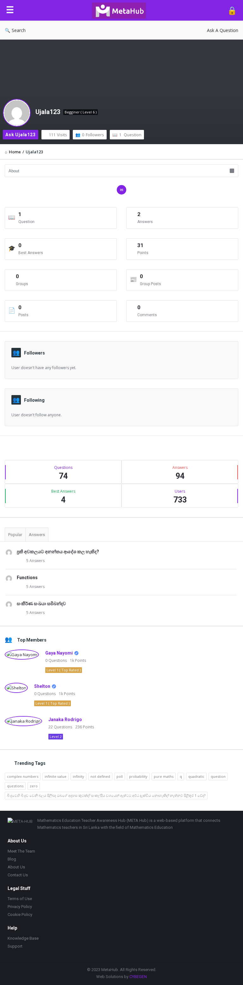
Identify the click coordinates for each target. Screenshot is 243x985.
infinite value (55, 776)
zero (34, 786)
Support (15, 946)
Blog (12, 859)
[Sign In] (232, 10)
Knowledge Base (23, 938)
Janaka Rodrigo (65, 719)
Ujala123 (47, 112)
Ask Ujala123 (20, 134)
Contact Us (18, 875)
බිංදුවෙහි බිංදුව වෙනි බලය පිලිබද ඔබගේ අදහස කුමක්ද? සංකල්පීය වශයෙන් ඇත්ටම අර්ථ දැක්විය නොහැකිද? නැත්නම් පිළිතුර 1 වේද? (106, 795)
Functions (27, 577)
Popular (15, 534)
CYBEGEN (138, 976)
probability (138, 776)
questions (15, 786)
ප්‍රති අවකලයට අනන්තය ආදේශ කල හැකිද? (58, 551)
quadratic (196, 776)
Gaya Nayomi (59, 653)
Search (19, 30)
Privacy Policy (20, 906)
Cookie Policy (20, 914)
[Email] (121, 190)
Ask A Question (222, 30)
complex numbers (22, 776)
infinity (78, 776)
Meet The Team (21, 851)
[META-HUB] (122, 10)
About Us (16, 867)
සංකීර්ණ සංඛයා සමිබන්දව (41, 603)
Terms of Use (20, 898)
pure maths (163, 776)
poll (119, 776)
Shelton (42, 686)
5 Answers (35, 560)
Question (130, 135)
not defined (100, 776)
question (218, 776)
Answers (37, 534)
